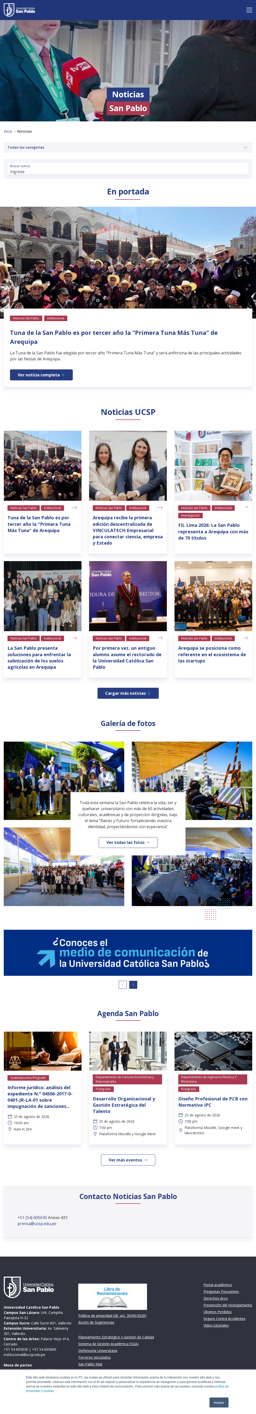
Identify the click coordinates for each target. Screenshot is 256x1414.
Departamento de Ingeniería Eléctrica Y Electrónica (208, 1079)
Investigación (190, 515)
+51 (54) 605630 (33, 1217)
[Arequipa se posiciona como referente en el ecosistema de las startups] (213, 596)
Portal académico (218, 1284)
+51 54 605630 (16, 1349)
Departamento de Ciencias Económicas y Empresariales (125, 1079)
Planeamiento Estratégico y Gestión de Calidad (116, 1337)
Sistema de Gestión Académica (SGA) (108, 1343)
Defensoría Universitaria (97, 1350)
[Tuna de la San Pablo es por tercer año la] (43, 466)
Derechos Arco (216, 1298)
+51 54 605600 (44, 1349)
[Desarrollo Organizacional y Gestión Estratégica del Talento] (128, 1051)
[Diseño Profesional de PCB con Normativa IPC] (213, 1051)
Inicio (8, 131)
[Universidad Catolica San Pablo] (19, 10)
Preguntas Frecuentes (221, 1291)
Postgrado (103, 1089)
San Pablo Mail (90, 1364)
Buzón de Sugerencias (96, 1322)
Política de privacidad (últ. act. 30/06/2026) (112, 1315)
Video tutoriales (216, 1325)
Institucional (52, 508)
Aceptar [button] (219, 1402)
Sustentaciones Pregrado (28, 1078)
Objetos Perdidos (218, 1311)
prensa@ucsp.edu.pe (37, 1223)
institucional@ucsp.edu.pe (24, 1354)
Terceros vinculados (94, 1357)
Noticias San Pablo (23, 508)
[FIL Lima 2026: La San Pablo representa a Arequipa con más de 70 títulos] (213, 466)
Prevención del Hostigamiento (228, 1305)
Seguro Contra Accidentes (225, 1318)
